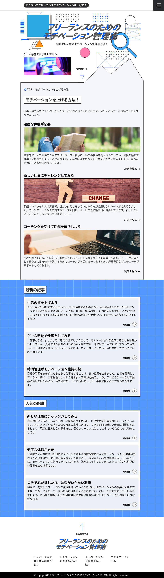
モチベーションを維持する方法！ (94, 560)
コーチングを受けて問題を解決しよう (52, 226)
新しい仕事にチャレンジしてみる (49, 175)
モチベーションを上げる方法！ (69, 559)
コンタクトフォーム (120, 559)
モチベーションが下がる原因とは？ (43, 560)
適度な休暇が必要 (37, 124)
